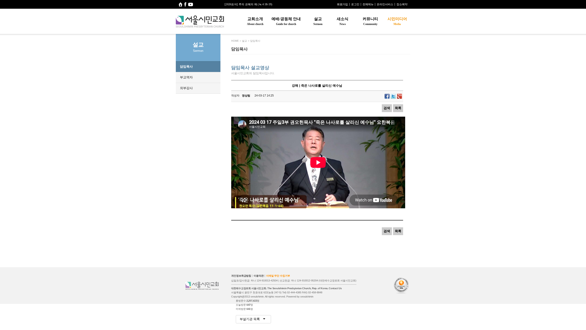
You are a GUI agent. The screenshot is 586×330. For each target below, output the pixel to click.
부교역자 (186, 77)
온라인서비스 (385, 4)
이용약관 (259, 275)
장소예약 (401, 4)
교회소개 (255, 21)
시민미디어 (397, 21)
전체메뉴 (368, 4)
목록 (398, 108)
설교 (318, 21)
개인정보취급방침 (241, 275)
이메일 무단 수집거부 (278, 275)
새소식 (342, 21)
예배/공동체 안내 (286, 21)
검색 (387, 108)
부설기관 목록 (250, 319)
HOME (235, 40)
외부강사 (186, 88)
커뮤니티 (370, 21)
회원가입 (342, 4)
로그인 (355, 4)
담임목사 (186, 66)
